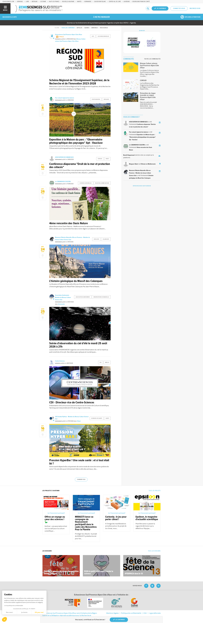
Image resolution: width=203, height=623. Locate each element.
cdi (101, 362)
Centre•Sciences (60, 361)
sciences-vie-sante (96, 418)
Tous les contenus (68, 28)
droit (107, 158)
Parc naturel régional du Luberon (64, 98)
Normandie (87, 2)
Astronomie (61, 304)
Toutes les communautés (152, 59)
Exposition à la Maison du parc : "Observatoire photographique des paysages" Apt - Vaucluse (142, 137)
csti (93, 36)
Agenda (86, 28)
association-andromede (83, 297)
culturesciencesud (103, 36)
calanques (106, 239)
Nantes (79, 2)
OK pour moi (39, 612)
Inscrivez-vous (195, 8)
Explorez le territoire (192, 17)
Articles (79, 28)
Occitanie (43, 2)
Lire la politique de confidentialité (13, 605)
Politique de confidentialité (131, 613)
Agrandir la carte (10, 17)
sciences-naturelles (86, 183)
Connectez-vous (179, 8)
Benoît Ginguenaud (128, 155)
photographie (96, 99)
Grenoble (20, 2)
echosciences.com (8, 2)
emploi (107, 362)
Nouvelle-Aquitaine (68, 2)
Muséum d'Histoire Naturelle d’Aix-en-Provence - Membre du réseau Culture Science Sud (140, 173)
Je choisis (24, 612)
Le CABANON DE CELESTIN (63, 182)
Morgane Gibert (133, 164)
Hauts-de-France (54, 2)
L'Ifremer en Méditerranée (148, 164)
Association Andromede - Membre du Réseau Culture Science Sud (63, 297)
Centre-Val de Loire (115, 2)
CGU (145, 613)
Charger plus (81, 479)
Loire (27, 2)
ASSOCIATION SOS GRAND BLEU (64, 157)
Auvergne (127, 2)
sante (107, 418)
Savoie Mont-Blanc (100, 2)
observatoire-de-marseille (101, 297)
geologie (96, 239)
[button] (4, 619)
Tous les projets (154, 491)
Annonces (94, 28)
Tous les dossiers (154, 551)
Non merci (9, 612)
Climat (79, 421)
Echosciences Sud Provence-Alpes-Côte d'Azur (68, 35)
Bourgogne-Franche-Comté (141, 2)
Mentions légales (112, 613)
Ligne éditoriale (155, 613)
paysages (106, 99)
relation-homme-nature (102, 183)
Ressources (104, 28)
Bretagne (34, 2)
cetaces (100, 158)
